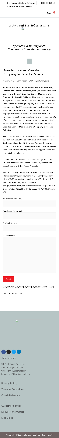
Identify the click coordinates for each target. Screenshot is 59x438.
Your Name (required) (12, 198)
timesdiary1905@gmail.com (13, 371)
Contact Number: (10, 223)
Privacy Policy (9, 383)
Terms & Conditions (12, 389)
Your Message (9, 235)
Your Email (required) (12, 211)
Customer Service (11, 405)
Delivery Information (13, 411)
